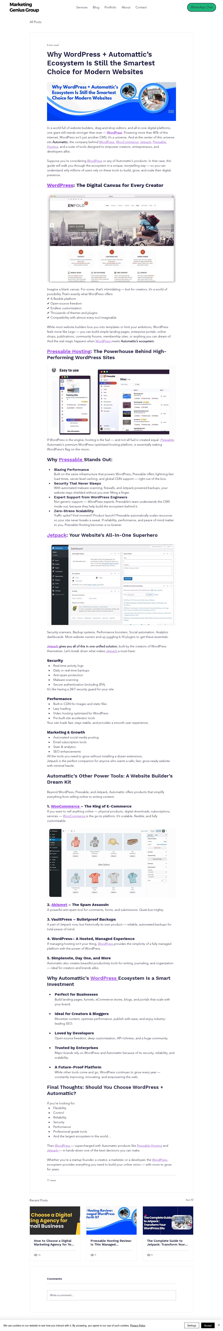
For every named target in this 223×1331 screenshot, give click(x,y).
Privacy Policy (137, 1325)
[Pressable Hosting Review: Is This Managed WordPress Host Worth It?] (111, 1220)
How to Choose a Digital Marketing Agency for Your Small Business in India (54, 1242)
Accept (208, 1325)
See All (189, 1199)
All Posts (35, 22)
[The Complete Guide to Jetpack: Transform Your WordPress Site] (168, 1220)
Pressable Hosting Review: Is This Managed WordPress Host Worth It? (111, 1242)
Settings (191, 1325)
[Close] (219, 1325)
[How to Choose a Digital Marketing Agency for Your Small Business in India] (55, 1220)
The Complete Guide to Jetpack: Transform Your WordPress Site (166, 1242)
